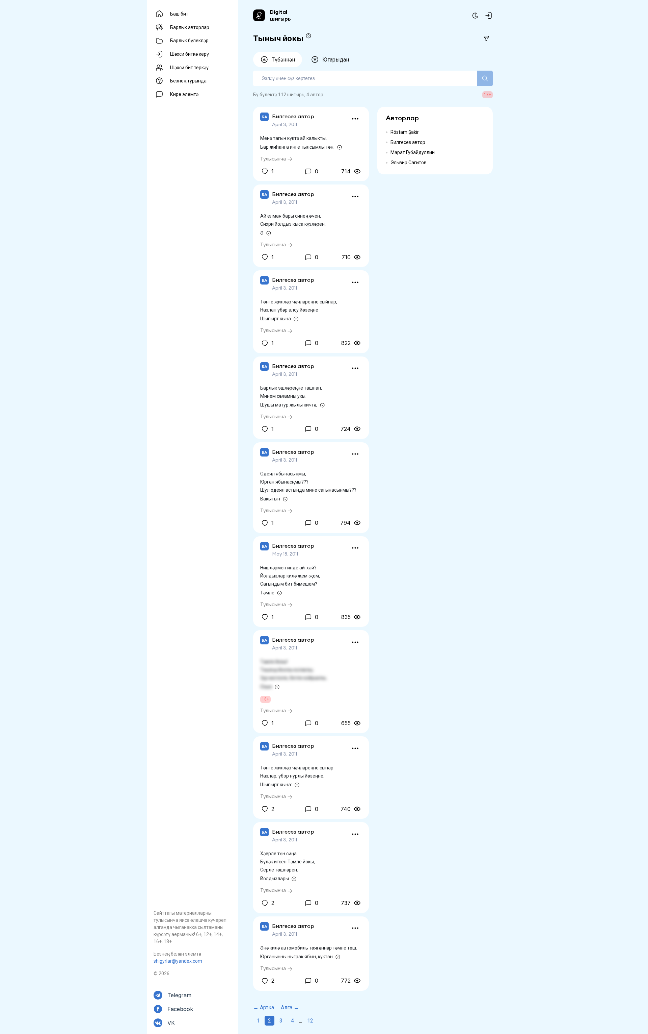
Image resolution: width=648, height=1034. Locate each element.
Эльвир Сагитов (408, 162)
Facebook (180, 1009)
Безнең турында (188, 80)
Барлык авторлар (189, 27)
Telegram (179, 995)
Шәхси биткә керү (189, 54)
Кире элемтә (184, 94)
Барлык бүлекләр (189, 40)
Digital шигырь (280, 15)
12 (310, 1020)
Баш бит (179, 14)
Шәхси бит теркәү (189, 67)
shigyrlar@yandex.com (178, 961)
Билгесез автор (407, 142)
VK (171, 1022)
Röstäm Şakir (404, 132)
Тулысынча (273, 159)
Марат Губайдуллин (412, 152)
